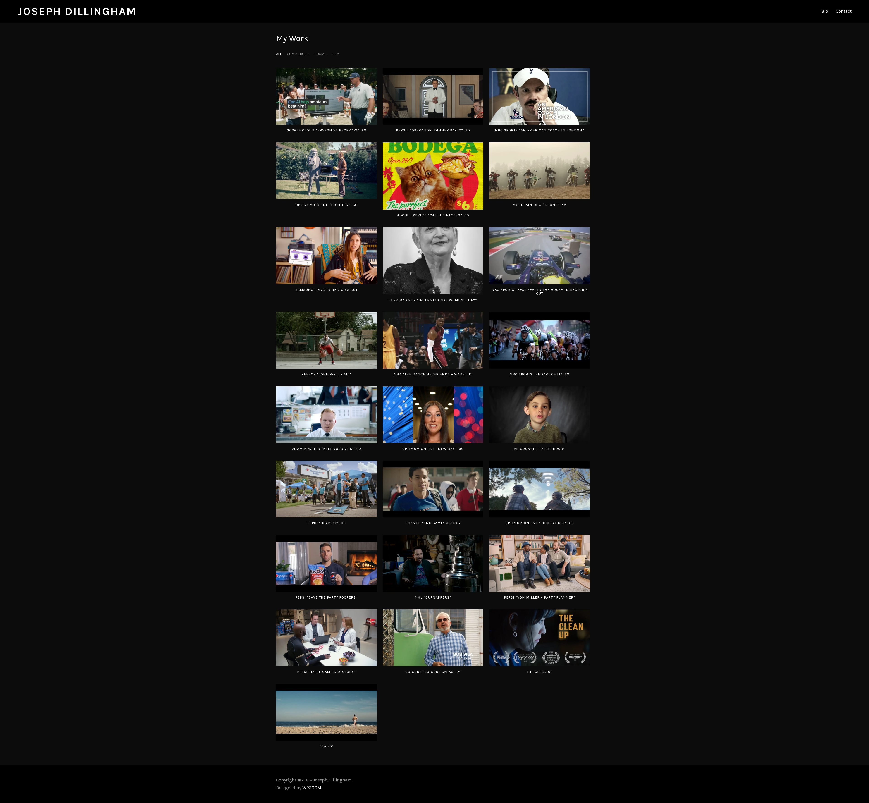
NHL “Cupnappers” (433, 597)
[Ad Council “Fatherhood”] (539, 414)
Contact (844, 11)
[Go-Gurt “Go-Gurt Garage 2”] (433, 637)
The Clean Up (540, 671)
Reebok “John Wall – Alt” (326, 374)
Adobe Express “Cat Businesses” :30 (433, 215)
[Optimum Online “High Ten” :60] (326, 170)
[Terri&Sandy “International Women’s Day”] (433, 260)
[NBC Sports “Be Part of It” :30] (539, 340)
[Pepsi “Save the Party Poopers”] (326, 563)
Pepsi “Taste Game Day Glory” (326, 671)
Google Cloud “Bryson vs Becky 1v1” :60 (326, 130)
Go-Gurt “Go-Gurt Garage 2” (433, 671)
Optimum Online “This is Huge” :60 (539, 523)
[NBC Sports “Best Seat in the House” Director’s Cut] (539, 255)
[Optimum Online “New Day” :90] (433, 414)
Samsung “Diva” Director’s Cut (326, 289)
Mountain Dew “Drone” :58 (539, 205)
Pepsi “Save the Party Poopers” (326, 597)
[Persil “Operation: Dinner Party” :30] (433, 96)
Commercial (298, 54)
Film (335, 54)
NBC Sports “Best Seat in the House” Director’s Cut (540, 291)
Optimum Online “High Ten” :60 (327, 205)
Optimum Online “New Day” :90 (433, 449)
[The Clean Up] (539, 637)
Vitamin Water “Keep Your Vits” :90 (326, 449)
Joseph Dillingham (77, 11)
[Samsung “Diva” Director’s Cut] (326, 255)
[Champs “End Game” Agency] (433, 489)
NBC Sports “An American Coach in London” (539, 130)
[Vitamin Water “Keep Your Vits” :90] (326, 414)
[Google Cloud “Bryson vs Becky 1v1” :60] (326, 96)
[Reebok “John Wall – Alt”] (326, 340)
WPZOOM (311, 787)
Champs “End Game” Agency (433, 523)
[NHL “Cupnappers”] (433, 563)
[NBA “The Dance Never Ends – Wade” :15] (433, 340)
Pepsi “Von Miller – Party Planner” (539, 597)
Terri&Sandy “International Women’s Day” (433, 300)
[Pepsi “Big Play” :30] (326, 489)
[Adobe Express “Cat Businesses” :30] (433, 176)
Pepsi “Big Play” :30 (326, 523)
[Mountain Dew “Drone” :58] (539, 170)
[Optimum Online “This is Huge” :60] (539, 489)
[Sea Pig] (326, 712)
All (279, 54)
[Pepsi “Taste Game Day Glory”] (326, 637)
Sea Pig (327, 746)
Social (320, 54)
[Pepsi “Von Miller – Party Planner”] (539, 563)
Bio (824, 11)
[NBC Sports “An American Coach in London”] (539, 96)
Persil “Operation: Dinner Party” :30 (433, 130)
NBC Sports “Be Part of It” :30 (539, 374)
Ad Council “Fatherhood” (539, 449)
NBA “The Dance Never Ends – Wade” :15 (433, 374)
